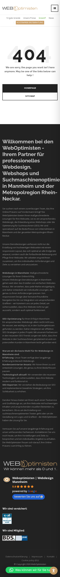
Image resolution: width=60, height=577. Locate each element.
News (51, 18)
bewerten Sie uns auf (27, 496)
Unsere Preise (29, 18)
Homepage (30, 88)
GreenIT (42, 18)
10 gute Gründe (13, 18)
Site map (30, 96)
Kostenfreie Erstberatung (30, 22)
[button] (31, 570)
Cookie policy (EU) (30, 560)
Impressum (37, 556)
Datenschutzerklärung (16, 556)
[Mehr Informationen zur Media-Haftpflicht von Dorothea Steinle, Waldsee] (7, 518)
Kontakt (50, 556)
